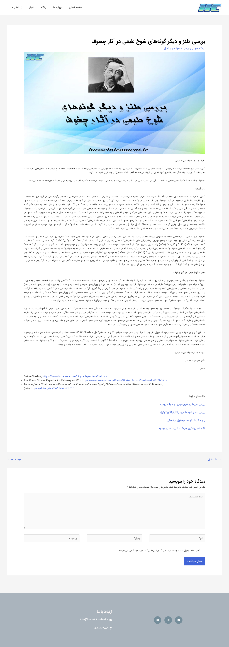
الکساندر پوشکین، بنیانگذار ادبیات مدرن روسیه (182, 428)
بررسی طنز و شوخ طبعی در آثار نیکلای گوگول (182, 412)
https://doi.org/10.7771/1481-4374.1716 (52, 389)
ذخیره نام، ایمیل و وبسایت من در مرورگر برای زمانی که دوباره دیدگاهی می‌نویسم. (159, 551)
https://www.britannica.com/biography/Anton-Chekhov (75, 377)
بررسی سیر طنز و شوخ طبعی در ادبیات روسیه (182, 404)
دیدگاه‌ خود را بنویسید (194, 48)
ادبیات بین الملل (172, 48)
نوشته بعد (14, 460)
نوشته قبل (214, 460)
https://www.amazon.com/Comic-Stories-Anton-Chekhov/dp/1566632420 (124, 380)
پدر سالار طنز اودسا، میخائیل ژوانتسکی (186, 420)
